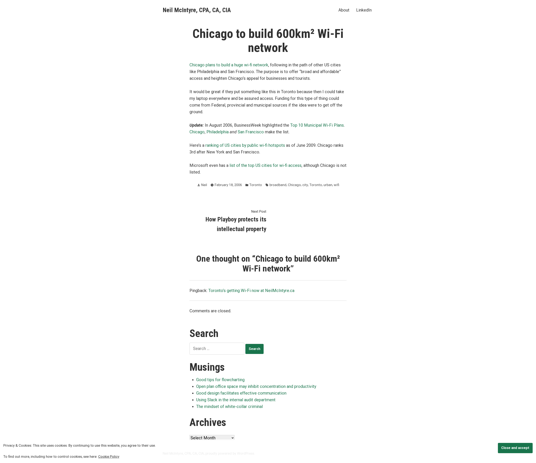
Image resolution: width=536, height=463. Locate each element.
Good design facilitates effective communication (241, 393)
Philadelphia (217, 131)
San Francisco (251, 131)
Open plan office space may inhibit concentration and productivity (256, 386)
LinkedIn (364, 10)
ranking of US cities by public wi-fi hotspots (245, 145)
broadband (277, 185)
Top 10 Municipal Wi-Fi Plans (317, 125)
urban (327, 185)
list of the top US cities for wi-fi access (265, 165)
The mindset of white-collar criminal (229, 406)
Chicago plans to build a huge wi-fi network (228, 64)
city (305, 185)
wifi (336, 185)
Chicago (197, 131)
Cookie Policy (108, 457)
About (343, 10)
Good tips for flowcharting (220, 379)
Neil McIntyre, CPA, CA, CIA (197, 10)
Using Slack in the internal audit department (236, 399)
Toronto (255, 185)
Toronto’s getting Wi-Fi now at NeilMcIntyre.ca (251, 290)
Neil (204, 185)
